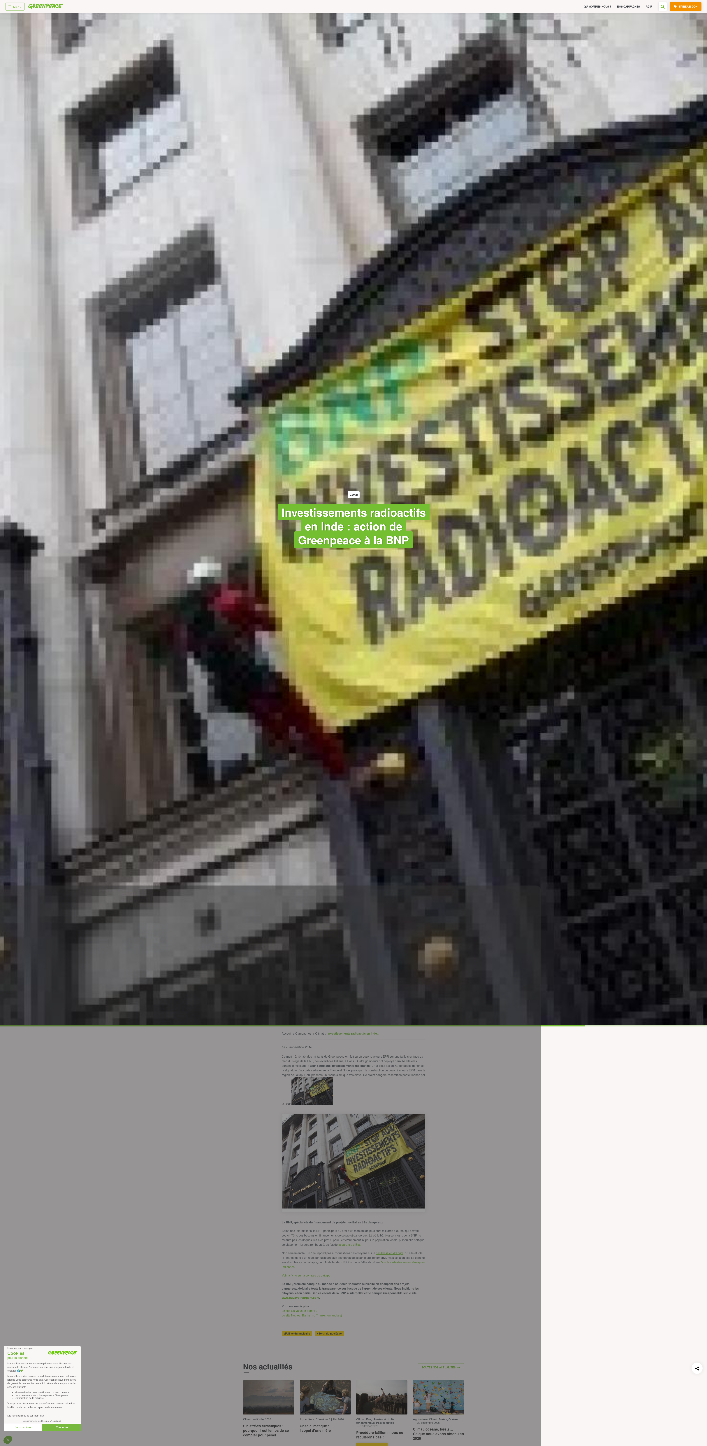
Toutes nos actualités (438, 1367)
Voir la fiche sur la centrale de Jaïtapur (306, 1275)
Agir (649, 6)
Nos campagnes (628, 6)
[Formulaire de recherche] (663, 6)
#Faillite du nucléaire (297, 1333)
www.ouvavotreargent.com (300, 1297)
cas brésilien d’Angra (389, 1253)
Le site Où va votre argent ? (299, 1311)
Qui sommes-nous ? (597, 6)
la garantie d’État (349, 1244)
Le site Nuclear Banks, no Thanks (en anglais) (312, 1315)
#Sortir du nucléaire (329, 1333)
